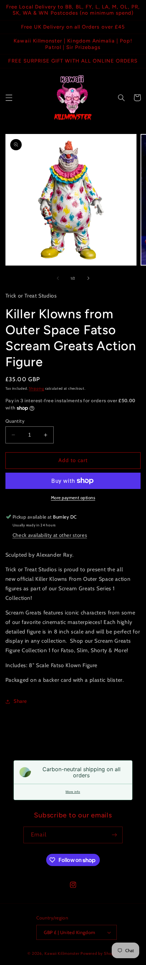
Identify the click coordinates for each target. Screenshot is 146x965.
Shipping (36, 388)
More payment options (73, 497)
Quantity (14, 421)
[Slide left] (57, 278)
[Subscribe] (114, 835)
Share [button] (20, 701)
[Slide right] (88, 278)
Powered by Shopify (99, 953)
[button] (9, 97)
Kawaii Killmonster (61, 953)
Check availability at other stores (50, 535)
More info (73, 792)
